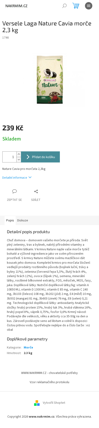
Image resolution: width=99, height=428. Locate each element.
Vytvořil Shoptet (54, 403)
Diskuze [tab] (22, 220)
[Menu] (88, 5)
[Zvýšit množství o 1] (18, 154)
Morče (28, 347)
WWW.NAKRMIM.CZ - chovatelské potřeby (49, 373)
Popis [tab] (10, 220)
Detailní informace (14, 177)
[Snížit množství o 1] (18, 159)
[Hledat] (64, 5)
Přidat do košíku (43, 157)
